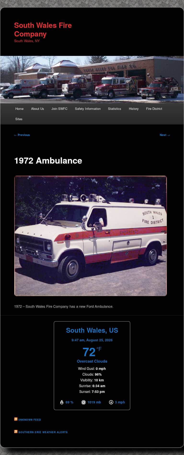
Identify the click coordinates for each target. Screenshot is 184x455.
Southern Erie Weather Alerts (43, 432)
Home (19, 108)
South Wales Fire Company (43, 29)
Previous (22, 135)
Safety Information (88, 108)
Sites (19, 119)
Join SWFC (59, 108)
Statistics (114, 108)
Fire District (154, 108)
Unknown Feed (29, 419)
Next (165, 135)
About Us (37, 108)
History (134, 108)
